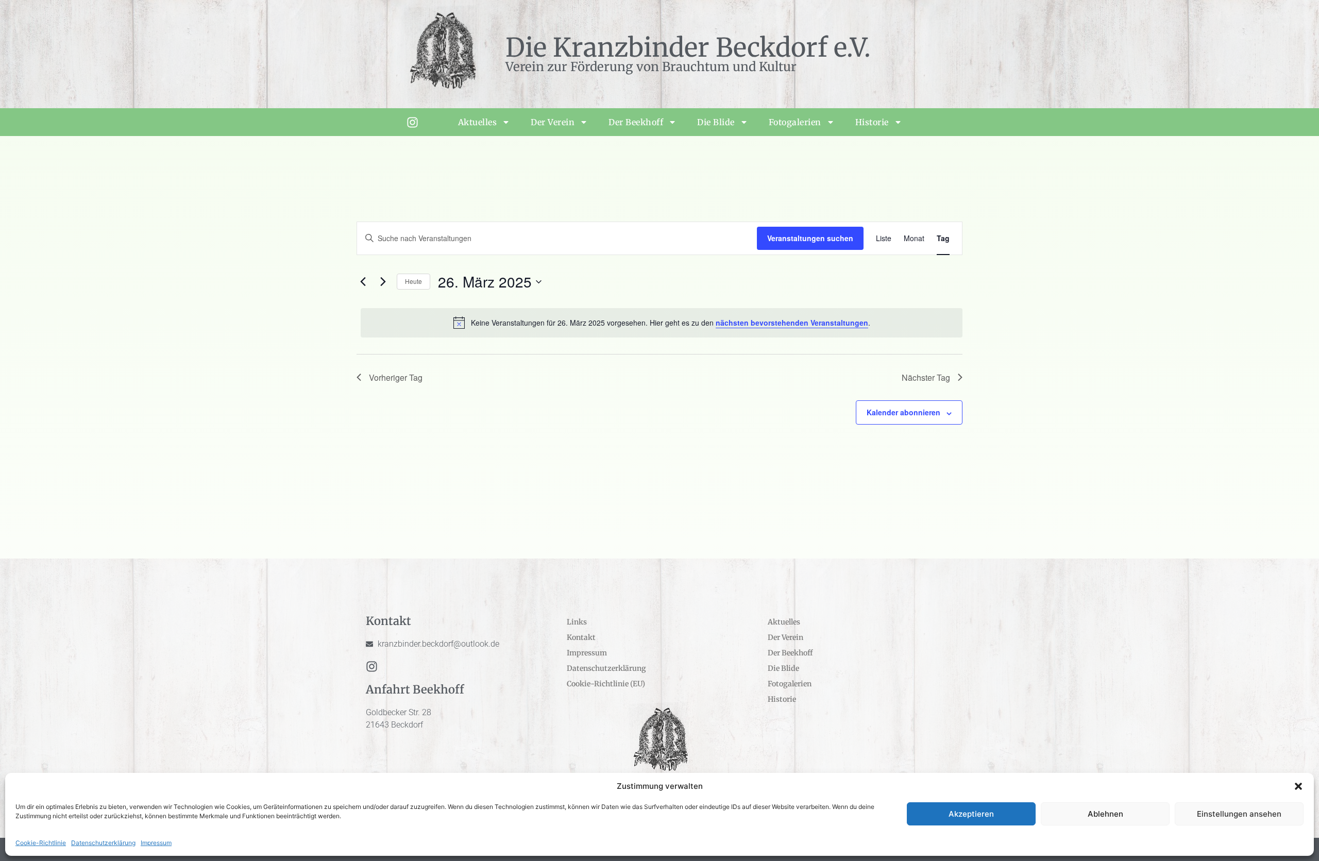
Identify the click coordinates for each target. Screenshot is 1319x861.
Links (577, 622)
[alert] (661, 322)
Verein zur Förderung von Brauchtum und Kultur (651, 67)
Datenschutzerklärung (103, 843)
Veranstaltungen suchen (810, 238)
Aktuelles (477, 122)
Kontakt (581, 637)
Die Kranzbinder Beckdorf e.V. (688, 47)
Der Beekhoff (635, 122)
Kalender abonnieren (903, 412)
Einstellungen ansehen (1239, 814)
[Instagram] (412, 122)
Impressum (156, 843)
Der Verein (552, 122)
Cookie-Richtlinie (40, 843)
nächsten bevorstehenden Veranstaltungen (792, 322)
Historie (872, 122)
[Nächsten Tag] (383, 282)
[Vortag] (363, 282)
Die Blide (716, 122)
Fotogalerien (795, 122)
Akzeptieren (971, 814)
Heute (413, 281)
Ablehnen (1105, 814)
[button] (1298, 786)
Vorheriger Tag (395, 377)
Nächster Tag (926, 377)
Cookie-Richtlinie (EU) (606, 683)
